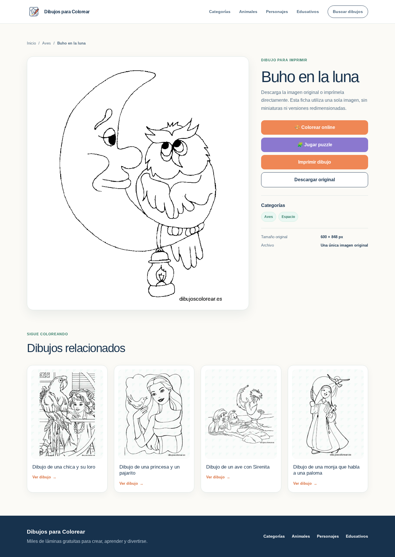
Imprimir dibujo (314, 161)
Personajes (277, 11)
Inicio (31, 43)
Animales (248, 11)
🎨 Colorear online (314, 127)
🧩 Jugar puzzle (314, 144)
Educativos (308, 11)
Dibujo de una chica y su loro (63, 467)
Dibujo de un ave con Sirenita (238, 467)
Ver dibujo (44, 477)
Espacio (288, 216)
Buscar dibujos (348, 11)
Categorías (219, 11)
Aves (46, 43)
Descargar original (314, 179)
